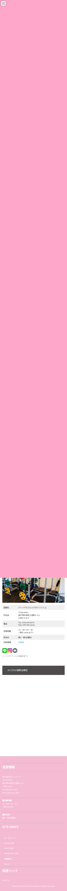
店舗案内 (8, 859)
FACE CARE (9, 848)
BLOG (6, 864)
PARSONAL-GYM (11, 853)
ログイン (6, 880)
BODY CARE (9, 843)
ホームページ (9, 838)
